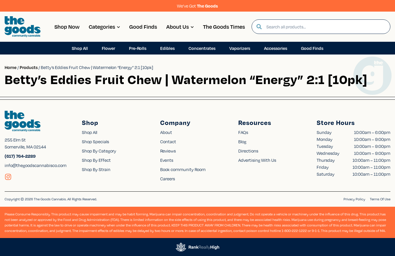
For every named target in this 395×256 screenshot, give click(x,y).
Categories (102, 26)
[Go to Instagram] (8, 176)
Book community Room (183, 169)
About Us (177, 26)
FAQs (243, 132)
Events (166, 160)
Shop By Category (99, 150)
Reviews (168, 150)
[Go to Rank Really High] (197, 247)
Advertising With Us (257, 160)
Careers (167, 178)
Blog (242, 141)
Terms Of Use (380, 199)
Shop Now (67, 26)
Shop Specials (95, 141)
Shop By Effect (96, 160)
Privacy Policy (354, 199)
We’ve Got (197, 5)
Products (29, 67)
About (166, 132)
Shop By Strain (96, 169)
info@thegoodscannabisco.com (36, 165)
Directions (248, 150)
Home (10, 67)
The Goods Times (224, 26)
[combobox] (326, 27)
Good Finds (143, 26)
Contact (168, 141)
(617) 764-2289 (20, 156)
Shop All (89, 132)
